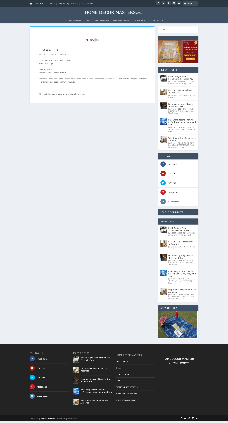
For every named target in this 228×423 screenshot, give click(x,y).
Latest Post (187, 95)
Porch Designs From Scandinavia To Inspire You (180, 77)
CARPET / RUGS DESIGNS (126, 387)
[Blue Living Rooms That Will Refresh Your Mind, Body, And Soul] (163, 121)
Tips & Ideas (188, 83)
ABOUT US (158, 20)
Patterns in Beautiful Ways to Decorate (180, 91)
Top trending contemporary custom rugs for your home (69, 3)
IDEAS (88, 20)
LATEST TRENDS (73, 20)
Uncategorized (178, 147)
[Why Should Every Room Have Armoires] (163, 139)
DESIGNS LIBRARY (122, 20)
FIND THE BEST (102, 20)
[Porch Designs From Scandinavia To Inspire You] (163, 78)
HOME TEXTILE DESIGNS (126, 393)
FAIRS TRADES (142, 20)
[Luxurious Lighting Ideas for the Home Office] (163, 105)
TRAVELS (120, 380)
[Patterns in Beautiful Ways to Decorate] (163, 92)
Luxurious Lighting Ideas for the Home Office (181, 105)
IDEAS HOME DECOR (175, 83)
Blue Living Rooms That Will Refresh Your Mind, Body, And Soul (182, 122)
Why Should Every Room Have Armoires (182, 139)
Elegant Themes (48, 418)
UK (170, 363)
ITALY (175, 363)
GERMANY (184, 363)
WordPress (72, 418)
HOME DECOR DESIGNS (126, 400)
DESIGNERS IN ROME (185, 109)
